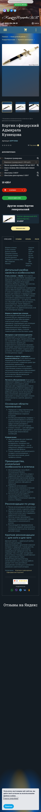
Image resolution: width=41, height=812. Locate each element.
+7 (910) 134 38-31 (10, 23)
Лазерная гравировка (13, 158)
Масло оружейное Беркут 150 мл (19, 165)
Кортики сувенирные (25, 40)
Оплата (28, 239)
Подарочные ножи (8, 40)
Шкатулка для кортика (16, 175)
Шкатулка (11, 173)
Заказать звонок (20, 4)
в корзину (12, 190)
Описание (8, 239)
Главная (5, 37)
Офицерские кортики (15, 572)
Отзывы (18, 239)
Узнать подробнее (10, 798)
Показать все (20, 228)
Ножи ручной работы (18, 37)
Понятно (8, 806)
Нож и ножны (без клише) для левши (19, 169)
